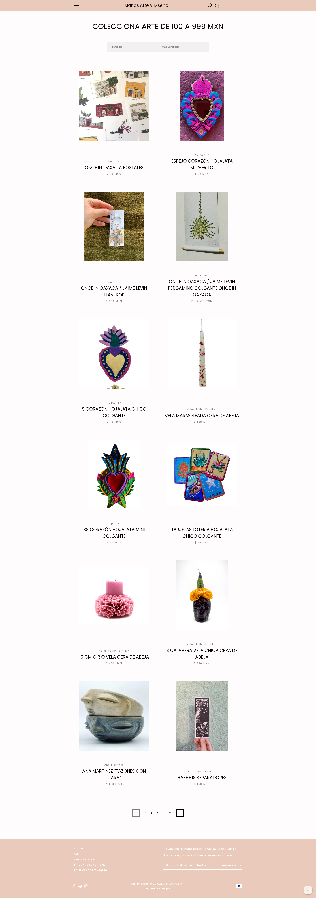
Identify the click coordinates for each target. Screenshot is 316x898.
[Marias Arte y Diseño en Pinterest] (80, 886)
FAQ (76, 854)
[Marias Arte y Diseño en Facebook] (74, 886)
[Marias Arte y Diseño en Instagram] (86, 886)
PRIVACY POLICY (84, 859)
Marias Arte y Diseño (146, 5)
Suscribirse (229, 865)
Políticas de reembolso (90, 870)
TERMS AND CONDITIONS (89, 864)
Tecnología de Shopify (158, 888)
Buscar (79, 848)
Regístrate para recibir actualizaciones (199, 849)
